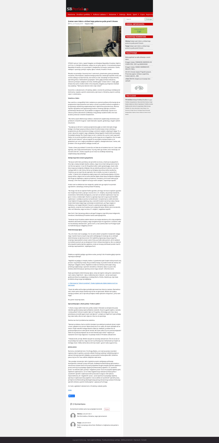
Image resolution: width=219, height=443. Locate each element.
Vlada (145, 106)
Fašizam (127, 108)
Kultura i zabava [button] (99, 14)
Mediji (126, 104)
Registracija (150, 14)
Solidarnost (142, 112)
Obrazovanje (147, 110)
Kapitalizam (141, 104)
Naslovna (71, 14)
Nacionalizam (137, 108)
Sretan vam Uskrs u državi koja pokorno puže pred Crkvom (137, 42)
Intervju (122, 14)
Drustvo (149, 112)
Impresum (137, 440)
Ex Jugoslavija (139, 106)
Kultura (147, 102)
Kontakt (144, 440)
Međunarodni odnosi (130, 106)
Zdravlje (131, 110)
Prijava (142, 14)
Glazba (141, 108)
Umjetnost (134, 112)
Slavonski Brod (141, 102)
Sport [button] (135, 14)
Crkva (148, 108)
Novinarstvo (127, 110)
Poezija (143, 110)
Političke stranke (148, 104)
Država (135, 100)
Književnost (132, 104)
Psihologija (140, 110)
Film (130, 108)
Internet (145, 112)
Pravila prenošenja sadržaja (111, 440)
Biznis (129, 14)
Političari (127, 102)
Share (72, 396)
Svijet (151, 102)
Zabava (130, 112)
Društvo (145, 100)
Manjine (144, 108)
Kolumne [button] (112, 14)
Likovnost (135, 110)
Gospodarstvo (133, 102)
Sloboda (126, 114)
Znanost (137, 112)
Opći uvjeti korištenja (94, 440)
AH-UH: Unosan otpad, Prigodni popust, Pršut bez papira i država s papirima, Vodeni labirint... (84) (138, 74)
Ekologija (127, 112)
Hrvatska (128, 99)
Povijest (150, 100)
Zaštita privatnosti (127, 440)
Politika (139, 100)
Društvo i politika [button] (83, 14)
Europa (149, 106)
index (70, 390)
